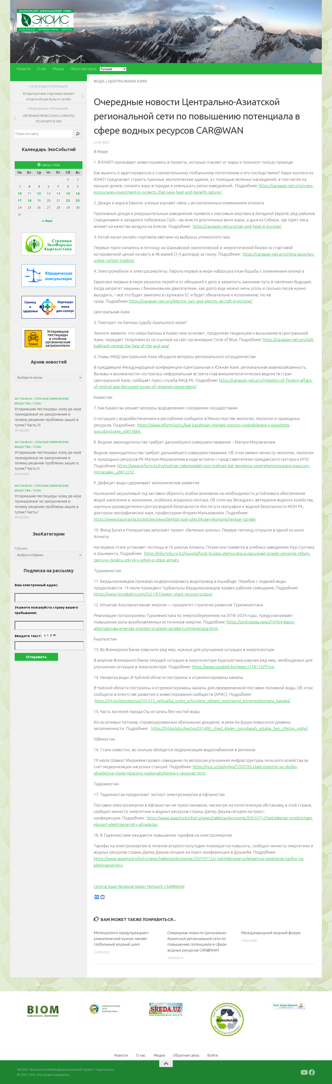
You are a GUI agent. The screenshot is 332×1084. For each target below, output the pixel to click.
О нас (41, 69)
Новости (24, 69)
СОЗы (37, 403)
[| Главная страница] (45, 20)
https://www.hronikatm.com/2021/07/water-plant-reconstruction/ (153, 594)
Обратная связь (83, 69)
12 (39, 193)
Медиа (58, 69)
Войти (212, 1055)
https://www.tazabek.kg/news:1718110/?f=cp (233, 666)
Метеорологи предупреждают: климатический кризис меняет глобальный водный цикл (121, 938)
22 (68, 200)
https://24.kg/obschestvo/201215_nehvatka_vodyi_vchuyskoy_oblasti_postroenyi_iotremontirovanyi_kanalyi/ (192, 701)
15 (68, 193)
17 (20, 200)
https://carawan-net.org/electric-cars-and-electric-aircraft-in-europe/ (191, 301)
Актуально (23, 398)
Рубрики (21, 548)
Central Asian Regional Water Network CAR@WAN (139, 886)
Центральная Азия (127, 81)
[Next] (112, 1012)
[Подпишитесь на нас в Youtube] (304, 1072)
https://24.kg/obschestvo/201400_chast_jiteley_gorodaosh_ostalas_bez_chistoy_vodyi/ (230, 728)
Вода (99, 81)
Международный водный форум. (271, 932)
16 (78, 193)
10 (20, 193)
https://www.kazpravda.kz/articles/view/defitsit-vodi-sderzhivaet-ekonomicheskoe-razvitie (175, 519)
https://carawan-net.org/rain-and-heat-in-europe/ (237, 226)
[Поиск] (77, 134)
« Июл (47, 221)
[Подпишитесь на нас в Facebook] (312, 1072)
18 (29, 200)
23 (78, 200)
